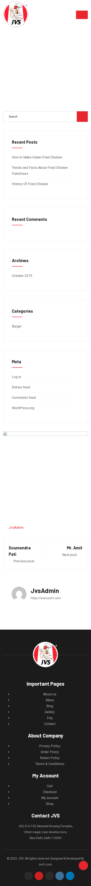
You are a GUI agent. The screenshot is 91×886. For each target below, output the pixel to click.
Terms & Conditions (49, 764)
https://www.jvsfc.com (46, 598)
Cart (50, 786)
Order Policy (50, 752)
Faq (49, 718)
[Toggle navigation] (82, 15)
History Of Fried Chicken (30, 184)
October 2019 (22, 276)
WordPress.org (23, 408)
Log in (16, 377)
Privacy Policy (49, 746)
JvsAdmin (16, 528)
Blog (49, 706)
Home (26, 64)
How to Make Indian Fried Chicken (37, 157)
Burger (17, 326)
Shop (50, 804)
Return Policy (50, 758)
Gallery (50, 712)
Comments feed (24, 398)
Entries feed (21, 387)
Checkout (50, 792)
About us (49, 694)
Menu (50, 700)
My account (49, 798)
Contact (49, 724)
